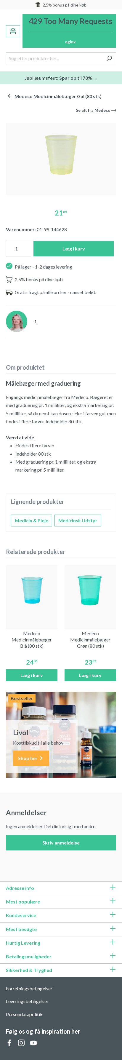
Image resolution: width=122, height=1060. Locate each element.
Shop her (28, 758)
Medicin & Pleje (31, 520)
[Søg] (109, 58)
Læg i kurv (73, 248)
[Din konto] (13, 31)
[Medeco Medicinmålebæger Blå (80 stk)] (31, 590)
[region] (61, 156)
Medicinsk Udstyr (77, 520)
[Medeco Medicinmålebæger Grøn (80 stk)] (90, 590)
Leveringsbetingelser (27, 1001)
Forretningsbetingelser (29, 988)
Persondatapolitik (24, 1014)
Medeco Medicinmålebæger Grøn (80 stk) (90, 639)
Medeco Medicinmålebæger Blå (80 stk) (32, 639)
